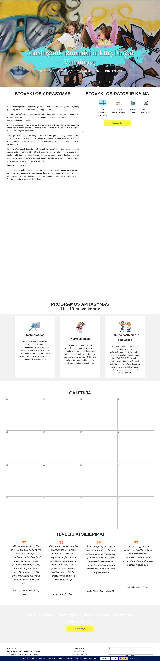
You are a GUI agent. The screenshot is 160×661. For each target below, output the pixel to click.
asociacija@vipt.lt (80, 654)
